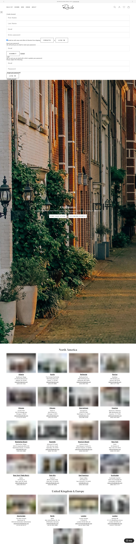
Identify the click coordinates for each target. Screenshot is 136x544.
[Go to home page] (68, 7)
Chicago (21, 408)
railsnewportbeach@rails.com (83, 449)
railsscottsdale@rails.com (114, 483)
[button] (119, 7)
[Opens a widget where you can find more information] (129, 540)
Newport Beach (83, 442)
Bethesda (83, 374)
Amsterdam (21, 516)
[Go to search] (115, 7)
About (34, 7)
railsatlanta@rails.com (21, 382)
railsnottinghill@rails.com (115, 523)
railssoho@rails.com (115, 449)
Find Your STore (58, 216)
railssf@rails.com (83, 483)
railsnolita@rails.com (21, 483)
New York (114, 442)
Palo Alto (52, 475)
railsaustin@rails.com (52, 382)
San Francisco (84, 475)
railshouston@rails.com (115, 416)
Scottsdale (115, 475)
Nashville (52, 442)
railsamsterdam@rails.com (21, 523)
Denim (28, 7)
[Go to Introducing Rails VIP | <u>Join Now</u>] (68, 1)
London (83, 516)
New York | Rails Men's (21, 475)
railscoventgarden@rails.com (83, 523)
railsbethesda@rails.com (84, 382)
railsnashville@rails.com (52, 449)
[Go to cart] (129, 7)
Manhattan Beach (21, 442)
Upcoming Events (78, 216)
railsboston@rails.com (114, 382)
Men (22, 7)
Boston (114, 374)
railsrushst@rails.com (52, 416)
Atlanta (21, 374)
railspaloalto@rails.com (52, 483)
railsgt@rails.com (84, 416)
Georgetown (83, 408)
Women (17, 7)
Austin (52, 374)
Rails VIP (9, 7)
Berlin (52, 516)
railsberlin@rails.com (52, 523)
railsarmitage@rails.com (21, 416)
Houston (115, 408)
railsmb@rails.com (21, 449)
